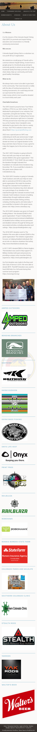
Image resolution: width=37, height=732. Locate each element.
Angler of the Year (29, 11)
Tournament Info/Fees (14, 11)
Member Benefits (6, 15)
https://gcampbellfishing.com (21, 130)
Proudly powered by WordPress (10, 730)
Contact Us (18, 18)
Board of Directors (29, 15)
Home (3, 11)
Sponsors (17, 15)
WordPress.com (31, 730)
